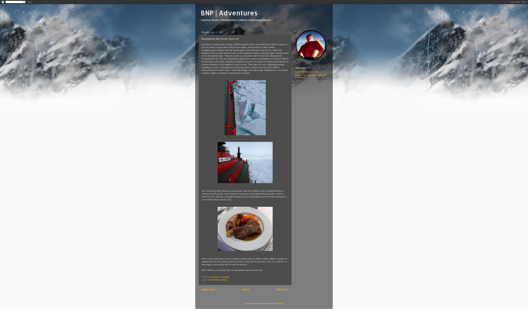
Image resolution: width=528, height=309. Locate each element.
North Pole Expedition (217, 280)
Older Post (282, 289)
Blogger (279, 303)
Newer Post (208, 289)
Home (245, 289)
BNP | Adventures (229, 13)
